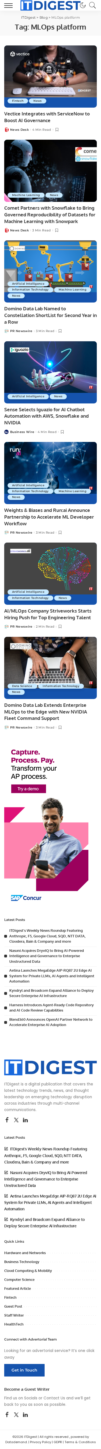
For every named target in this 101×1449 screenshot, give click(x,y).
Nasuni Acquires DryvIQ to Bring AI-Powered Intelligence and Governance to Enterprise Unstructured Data (46, 956)
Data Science (22, 686)
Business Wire (22, 432)
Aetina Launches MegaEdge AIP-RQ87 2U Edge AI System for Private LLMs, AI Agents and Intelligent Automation (51, 975)
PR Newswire (21, 331)
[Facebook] (7, 1120)
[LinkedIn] (25, 1120)
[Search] (91, 5)
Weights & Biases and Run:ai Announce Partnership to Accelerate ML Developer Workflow (49, 516)
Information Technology (30, 289)
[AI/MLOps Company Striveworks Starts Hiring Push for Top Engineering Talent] (50, 574)
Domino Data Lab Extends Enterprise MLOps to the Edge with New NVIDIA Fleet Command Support (45, 711)
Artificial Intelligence (28, 284)
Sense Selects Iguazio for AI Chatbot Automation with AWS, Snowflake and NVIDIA (46, 416)
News (37, 101)
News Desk (19, 129)
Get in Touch (24, 1370)
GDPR (58, 1442)
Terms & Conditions (80, 1442)
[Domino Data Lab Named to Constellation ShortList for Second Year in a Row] (50, 271)
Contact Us (54, 1398)
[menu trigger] (9, 5)
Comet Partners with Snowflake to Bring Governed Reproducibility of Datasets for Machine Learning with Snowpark (49, 214)
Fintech (18, 101)
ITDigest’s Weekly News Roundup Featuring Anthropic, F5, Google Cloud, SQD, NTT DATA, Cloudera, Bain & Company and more (47, 936)
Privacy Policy (40, 1442)
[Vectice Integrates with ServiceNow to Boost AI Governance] (50, 76)
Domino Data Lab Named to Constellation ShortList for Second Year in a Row (50, 315)
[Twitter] (16, 1120)
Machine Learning (26, 195)
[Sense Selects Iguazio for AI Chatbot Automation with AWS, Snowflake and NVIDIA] (50, 372)
